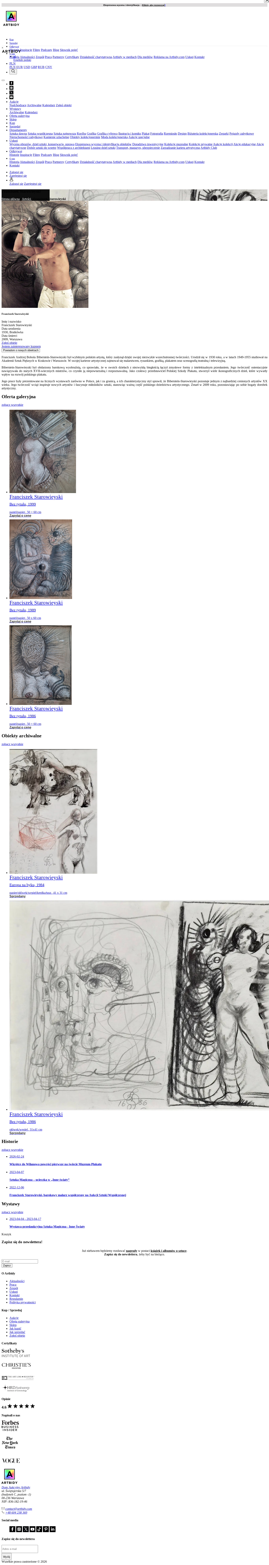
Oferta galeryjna (19, 116)
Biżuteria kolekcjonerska (202, 133)
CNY (48, 67)
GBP (34, 67)
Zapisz (7, 1265)
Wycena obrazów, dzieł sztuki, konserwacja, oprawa (41, 144)
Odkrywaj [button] (14, 46)
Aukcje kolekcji (223, 144)
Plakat (145, 133)
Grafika (91, 133)
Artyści (27, 199)
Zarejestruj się (18, 175)
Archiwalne (34, 105)
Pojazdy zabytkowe (241, 133)
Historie (14, 154)
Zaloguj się (16, 172)
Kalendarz (48, 105)
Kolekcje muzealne (176, 144)
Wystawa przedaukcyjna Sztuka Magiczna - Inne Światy (47, 1226)
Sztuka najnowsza (65, 133)
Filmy (36, 50)
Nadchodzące (17, 105)
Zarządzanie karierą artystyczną (180, 147)
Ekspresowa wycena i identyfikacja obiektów (103, 144)
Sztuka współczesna (40, 133)
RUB (41, 67)
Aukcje (14, 1318)
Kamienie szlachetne (56, 137)
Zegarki (224, 133)
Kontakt (199, 57)
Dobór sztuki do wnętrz (41, 147)
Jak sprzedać (17, 1332)
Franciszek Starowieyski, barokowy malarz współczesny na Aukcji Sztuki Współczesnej (67, 1195)
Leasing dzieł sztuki (103, 147)
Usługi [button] (13, 140)
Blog (56, 50)
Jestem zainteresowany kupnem (21, 346)
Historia (14, 162)
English (18, 60)
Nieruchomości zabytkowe (26, 137)
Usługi (189, 57)
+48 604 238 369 (16, 1512)
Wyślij (6, 1556)
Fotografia (156, 133)
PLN (12, 67)
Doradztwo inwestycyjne (147, 144)
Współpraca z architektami (73, 147)
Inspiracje (26, 50)
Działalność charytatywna (96, 57)
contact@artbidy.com (18, 1508)
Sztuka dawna (18, 133)
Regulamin (16, 1298)
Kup (11, 39)
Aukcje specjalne (139, 137)
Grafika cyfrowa (107, 133)
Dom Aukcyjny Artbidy (16, 1487)
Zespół (40, 57)
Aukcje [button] (14, 101)
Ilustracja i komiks (129, 133)
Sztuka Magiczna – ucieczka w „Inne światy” (39, 1179)
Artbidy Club (208, 147)
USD (27, 67)
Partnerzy (58, 57)
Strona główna (11, 199)
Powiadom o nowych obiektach (20, 350)
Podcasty (46, 50)
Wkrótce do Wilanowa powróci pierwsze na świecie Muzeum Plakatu (55, 1164)
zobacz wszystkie (12, 404)
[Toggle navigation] (3, 80)
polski (27, 60)
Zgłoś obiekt (63, 105)
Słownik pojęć (69, 50)
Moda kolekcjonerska (114, 137)
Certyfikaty (72, 57)
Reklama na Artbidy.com (169, 57)
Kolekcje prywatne (200, 144)
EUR (19, 67)
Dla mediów (145, 57)
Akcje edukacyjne (244, 144)
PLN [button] (12, 63)
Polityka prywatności (22, 1302)
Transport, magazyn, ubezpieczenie (138, 147)
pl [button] (14, 56)
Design (182, 133)
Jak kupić (15, 1328)
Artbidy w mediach (125, 57)
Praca (48, 57)
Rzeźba (81, 133)
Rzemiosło (170, 133)
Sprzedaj (13, 43)
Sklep (13, 119)
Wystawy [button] (15, 108)
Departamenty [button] (18, 130)
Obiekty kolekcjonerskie (85, 137)
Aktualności (27, 57)
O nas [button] (12, 53)
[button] (11, 180)
